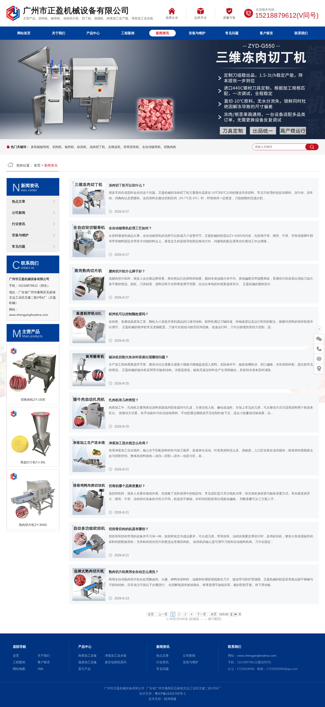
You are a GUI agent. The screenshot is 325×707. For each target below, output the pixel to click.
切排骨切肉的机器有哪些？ (129, 529)
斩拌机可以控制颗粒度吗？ (129, 314)
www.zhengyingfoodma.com (28, 315)
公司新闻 (18, 212)
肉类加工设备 (87, 655)
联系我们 (301, 33)
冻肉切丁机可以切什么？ (127, 185)
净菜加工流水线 (115, 655)
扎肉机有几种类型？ (124, 400)
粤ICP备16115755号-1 (170, 693)
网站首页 (24, 33)
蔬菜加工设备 (87, 662)
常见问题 (232, 33)
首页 (37, 165)
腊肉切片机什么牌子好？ (127, 271)
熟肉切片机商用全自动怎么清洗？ (134, 572)
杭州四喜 (170, 699)
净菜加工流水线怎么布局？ (129, 443)
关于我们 (58, 33)
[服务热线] (319, 349)
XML (41, 669)
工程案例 (127, 33)
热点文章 (18, 201)
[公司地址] (319, 368)
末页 (213, 614)
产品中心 (93, 33)
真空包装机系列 (115, 662)
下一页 (201, 614)
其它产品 (84, 669)
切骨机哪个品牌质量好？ (127, 486)
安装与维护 (197, 33)
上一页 (163, 614)
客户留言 (266, 33)
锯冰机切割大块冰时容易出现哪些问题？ (138, 357)
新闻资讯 (162, 33)
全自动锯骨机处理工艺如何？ (130, 228)
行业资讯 (18, 224)
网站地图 (19, 669)
